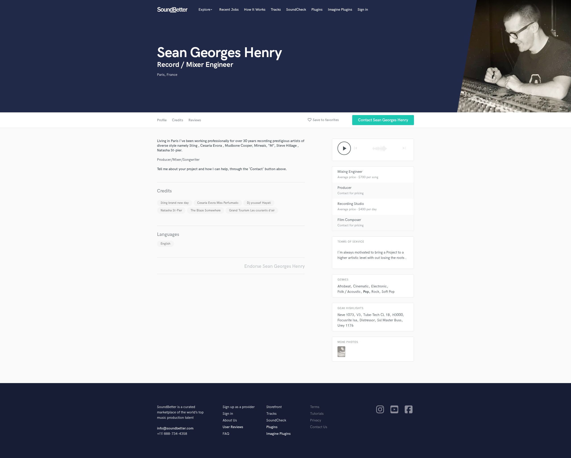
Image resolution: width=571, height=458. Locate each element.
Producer (344, 188)
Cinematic (361, 286)
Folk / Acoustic (349, 292)
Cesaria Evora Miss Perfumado (217, 203)
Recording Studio (350, 204)
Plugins (317, 10)
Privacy (315, 420)
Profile (162, 120)
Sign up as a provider (239, 407)
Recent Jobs (229, 10)
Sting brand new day (175, 203)
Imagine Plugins (340, 10)
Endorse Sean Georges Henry (274, 266)
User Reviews (233, 427)
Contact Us (318, 427)
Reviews (194, 120)
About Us (230, 420)
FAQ (226, 434)
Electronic (379, 286)
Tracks (276, 10)
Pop (366, 292)
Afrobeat (344, 286)
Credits (177, 120)
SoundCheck (296, 10)
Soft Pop (388, 292)
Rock (375, 292)
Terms (314, 407)
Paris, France (167, 75)
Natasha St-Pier (171, 210)
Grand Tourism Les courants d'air (252, 210)
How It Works (254, 10)
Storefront (274, 407)
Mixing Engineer (349, 172)
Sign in (363, 10)
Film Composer (349, 220)
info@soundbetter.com (175, 428)
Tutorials (317, 414)
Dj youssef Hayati (259, 203)
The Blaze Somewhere (205, 210)
